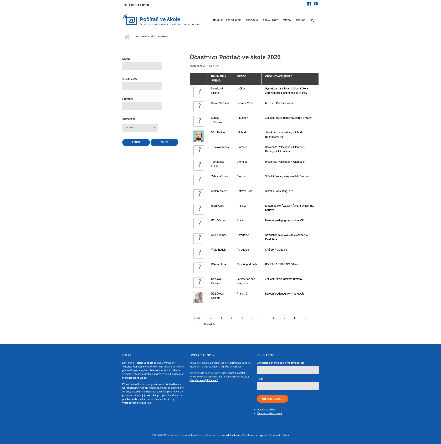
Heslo (260, 379)
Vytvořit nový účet (266, 409)
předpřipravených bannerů (203, 380)
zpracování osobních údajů (274, 435)
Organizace (129, 78)
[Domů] (130, 20)
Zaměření (128, 118)
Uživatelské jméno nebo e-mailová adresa (281, 362)
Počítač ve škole (160, 19)
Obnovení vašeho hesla (269, 413)
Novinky (218, 20)
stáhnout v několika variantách (225, 366)
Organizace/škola (279, 76)
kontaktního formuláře (233, 435)
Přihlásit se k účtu (136, 5)
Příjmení (127, 98)
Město (241, 76)
